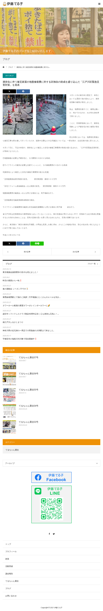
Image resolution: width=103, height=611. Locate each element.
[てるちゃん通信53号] (9, 427)
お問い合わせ (11, 595)
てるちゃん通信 (12, 450)
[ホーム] (4, 67)
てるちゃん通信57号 (28, 357)
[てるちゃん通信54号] (9, 411)
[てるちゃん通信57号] (9, 362)
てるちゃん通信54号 (28, 405)
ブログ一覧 (92, 264)
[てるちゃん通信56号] (9, 378)
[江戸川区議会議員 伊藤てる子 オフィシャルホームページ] (13, 4)
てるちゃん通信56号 (28, 373)
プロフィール (11, 551)
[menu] (99, 4)
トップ (8, 544)
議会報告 (9, 573)
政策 (7, 559)
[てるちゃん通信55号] (9, 394)
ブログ (8, 588)
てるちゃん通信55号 (28, 389)
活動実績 (9, 566)
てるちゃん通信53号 (28, 421)
